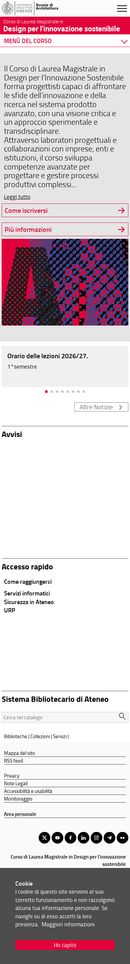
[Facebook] (70, 838)
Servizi (60, 736)
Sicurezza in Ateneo (29, 601)
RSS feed (13, 760)
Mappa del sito (19, 753)
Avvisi (12, 434)
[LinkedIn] (83, 838)
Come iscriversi (26, 210)
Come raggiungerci (28, 581)
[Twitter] (44, 838)
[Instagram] (96, 838)
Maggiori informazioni (68, 924)
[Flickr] (122, 838)
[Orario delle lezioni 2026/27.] (65, 366)
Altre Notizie (96, 407)
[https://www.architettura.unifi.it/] (38, 8)
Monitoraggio (18, 798)
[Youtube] (57, 838)
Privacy (11, 775)
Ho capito (65, 945)
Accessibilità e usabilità (28, 791)
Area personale (20, 814)
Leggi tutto (17, 196)
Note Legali (16, 783)
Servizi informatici (27, 593)
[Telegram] (109, 838)
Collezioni (40, 736)
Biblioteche (15, 736)
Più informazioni (28, 229)
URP (9, 610)
